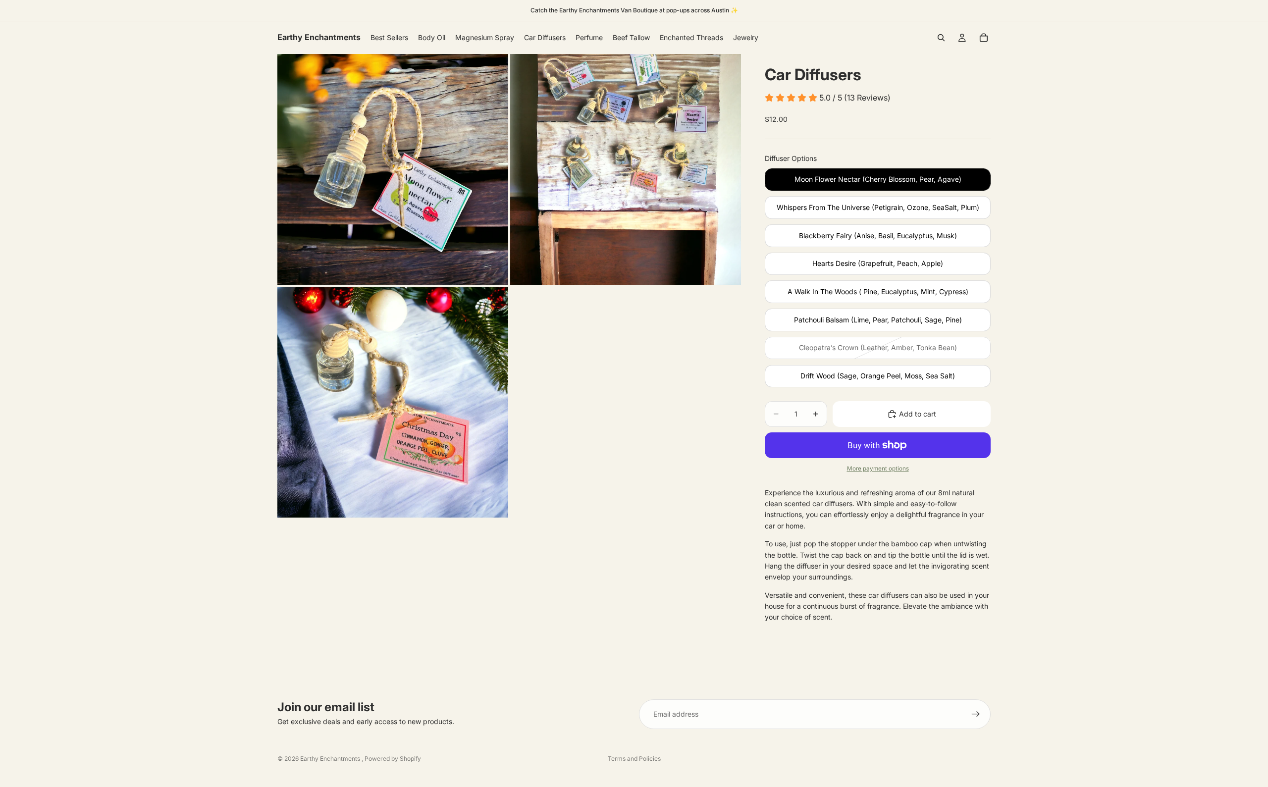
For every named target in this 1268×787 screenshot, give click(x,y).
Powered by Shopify (393, 758)
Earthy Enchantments (331, 758)
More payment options (878, 468)
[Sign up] (975, 714)
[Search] (941, 38)
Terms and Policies (634, 758)
